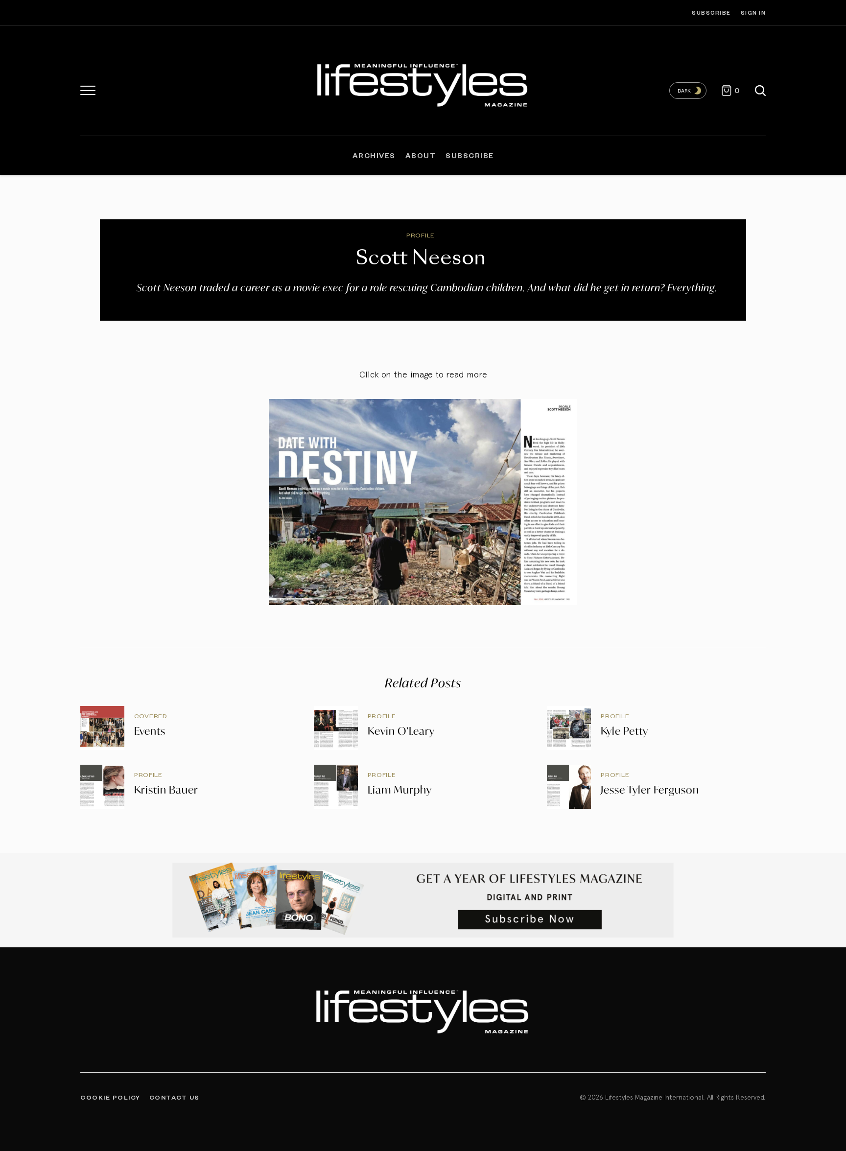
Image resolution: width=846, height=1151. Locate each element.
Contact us (174, 1097)
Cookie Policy (110, 1097)
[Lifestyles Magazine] (423, 83)
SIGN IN (753, 12)
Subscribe (711, 12)
